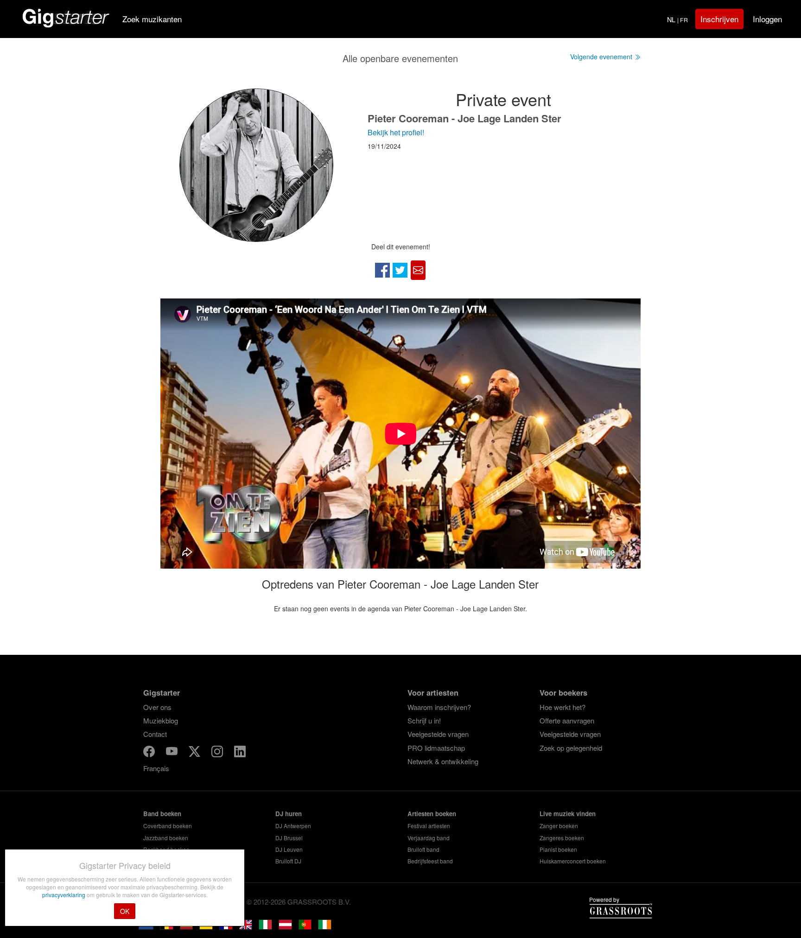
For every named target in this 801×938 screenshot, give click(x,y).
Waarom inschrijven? (439, 707)
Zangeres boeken (562, 838)
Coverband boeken (167, 826)
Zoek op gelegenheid (571, 748)
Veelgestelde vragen (438, 734)
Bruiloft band (423, 849)
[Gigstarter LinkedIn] (240, 753)
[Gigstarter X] (195, 753)
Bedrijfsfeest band (430, 861)
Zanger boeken (559, 826)
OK (124, 911)
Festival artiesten (428, 826)
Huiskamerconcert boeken (573, 861)
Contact (155, 734)
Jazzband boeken (165, 838)
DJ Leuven (289, 849)
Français (156, 768)
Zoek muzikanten (152, 19)
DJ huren (288, 813)
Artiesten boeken (431, 813)
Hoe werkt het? (562, 707)
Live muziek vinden (568, 813)
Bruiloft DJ (288, 861)
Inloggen (767, 19)
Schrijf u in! (424, 720)
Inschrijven (719, 19)
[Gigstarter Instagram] (218, 753)
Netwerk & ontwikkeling (442, 761)
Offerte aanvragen (567, 720)
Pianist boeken (558, 849)
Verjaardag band (428, 838)
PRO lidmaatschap (436, 748)
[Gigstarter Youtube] (172, 753)
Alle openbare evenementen (400, 58)
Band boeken (162, 813)
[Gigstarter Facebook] (150, 753)
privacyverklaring (64, 895)
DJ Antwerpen (293, 826)
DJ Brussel (289, 838)
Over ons (157, 707)
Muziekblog (160, 720)
